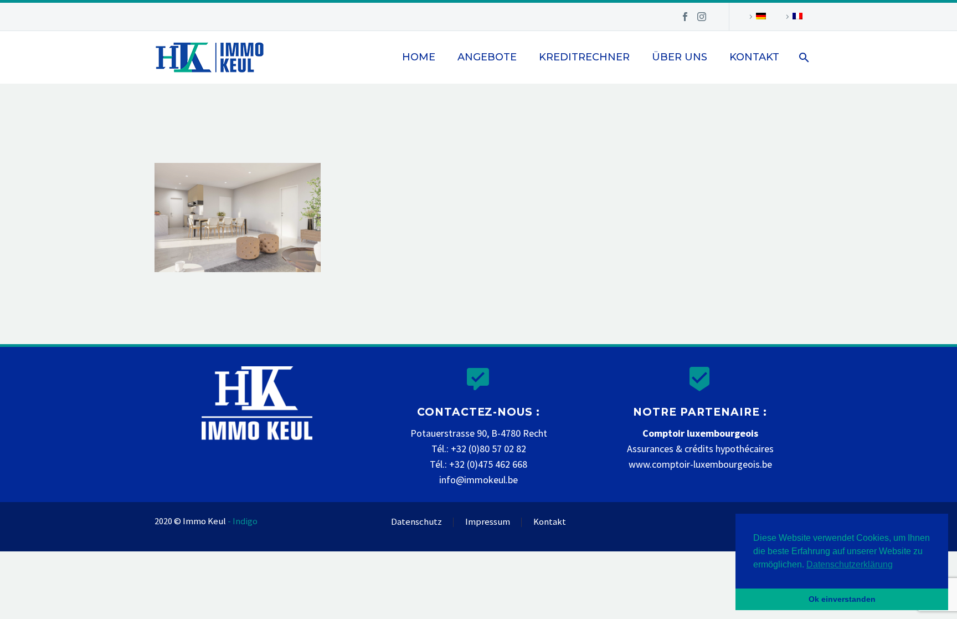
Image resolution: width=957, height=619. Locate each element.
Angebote (487, 57)
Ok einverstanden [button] (842, 599)
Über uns (679, 57)
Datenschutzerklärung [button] (849, 564)
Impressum (487, 522)
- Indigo (243, 521)
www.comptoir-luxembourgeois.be (700, 464)
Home (418, 57)
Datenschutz (416, 522)
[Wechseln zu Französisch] (792, 16)
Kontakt (754, 57)
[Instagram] (701, 16)
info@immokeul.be (478, 479)
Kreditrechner (584, 57)
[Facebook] (685, 16)
